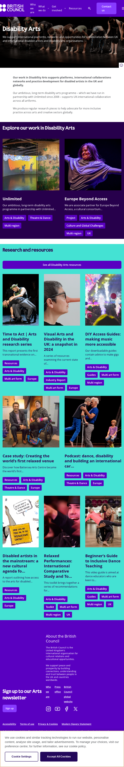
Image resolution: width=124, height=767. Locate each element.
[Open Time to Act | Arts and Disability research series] (21, 300)
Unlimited (12, 198)
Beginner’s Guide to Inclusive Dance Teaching (102, 561)
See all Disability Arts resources (62, 265)
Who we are (33, 8)
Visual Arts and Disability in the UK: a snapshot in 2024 (61, 341)
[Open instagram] (48, 709)
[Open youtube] (57, 709)
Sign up (9, 708)
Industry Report (55, 380)
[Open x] (75, 709)
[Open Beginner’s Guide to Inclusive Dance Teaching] (103, 521)
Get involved (57, 8)
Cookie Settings (21, 756)
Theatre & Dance (40, 218)
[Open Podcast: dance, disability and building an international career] (93, 421)
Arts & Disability (14, 218)
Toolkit (50, 607)
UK (89, 233)
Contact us (106, 8)
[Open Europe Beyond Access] (93, 164)
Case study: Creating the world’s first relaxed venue (28, 458)
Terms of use (27, 724)
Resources (75, 8)
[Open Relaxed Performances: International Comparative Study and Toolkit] (62, 521)
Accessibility (9, 724)
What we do (42, 8)
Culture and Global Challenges (85, 225)
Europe (32, 379)
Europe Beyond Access (86, 198)
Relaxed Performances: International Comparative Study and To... (58, 566)
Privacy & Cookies (48, 724)
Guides (91, 375)
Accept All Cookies (59, 756)
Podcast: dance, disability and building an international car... (93, 461)
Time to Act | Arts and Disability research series (19, 339)
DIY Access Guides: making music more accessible (103, 339)
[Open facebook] (66, 709)
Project (71, 218)
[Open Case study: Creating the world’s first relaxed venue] (31, 421)
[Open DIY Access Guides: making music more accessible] (103, 300)
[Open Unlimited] (31, 164)
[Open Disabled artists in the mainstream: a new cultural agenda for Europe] (21, 521)
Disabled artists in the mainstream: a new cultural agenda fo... (20, 563)
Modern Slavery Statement (76, 724)
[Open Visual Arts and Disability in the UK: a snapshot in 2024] (62, 300)
